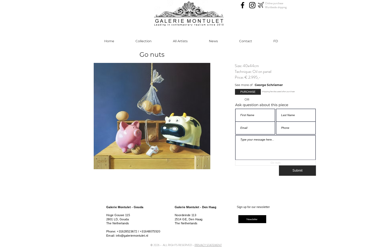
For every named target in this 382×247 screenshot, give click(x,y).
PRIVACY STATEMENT (208, 245)
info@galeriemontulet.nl (132, 235)
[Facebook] (242, 5)
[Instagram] (252, 5)
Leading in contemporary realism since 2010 (189, 24)
